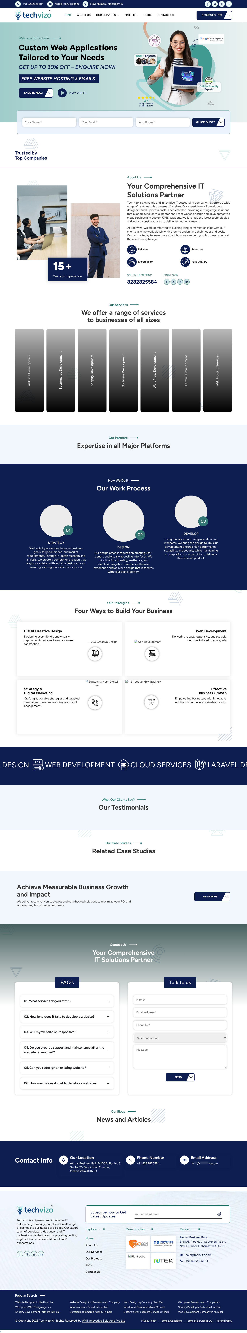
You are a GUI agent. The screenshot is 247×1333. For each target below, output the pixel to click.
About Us (84, 15)
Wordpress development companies (199, 1302)
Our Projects (94, 1258)
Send (178, 1077)
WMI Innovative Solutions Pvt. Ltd (103, 1320)
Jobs (88, 1265)
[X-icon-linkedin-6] (41, 1254)
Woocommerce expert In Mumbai (88, 1307)
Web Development (211, 631)
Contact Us (165, 15)
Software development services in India (146, 1311)
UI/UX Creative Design (43, 631)
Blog (147, 15)
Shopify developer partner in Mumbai (199, 1307)
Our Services (106, 15)
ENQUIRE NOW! (33, 92)
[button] (0, 1331)
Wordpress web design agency (33, 1307)
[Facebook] (167, 282)
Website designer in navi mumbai (34, 1302)
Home (67, 15)
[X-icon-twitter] (215, 4)
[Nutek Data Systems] (163, 1261)
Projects (131, 15)
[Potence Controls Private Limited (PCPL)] (163, 1244)
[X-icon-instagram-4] (222, 4)
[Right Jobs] (138, 1261)
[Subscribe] (219, 1214)
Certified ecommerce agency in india (91, 1311)
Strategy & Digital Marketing (38, 691)
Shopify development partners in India (37, 1311)
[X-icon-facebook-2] (208, 4)
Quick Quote (205, 122)
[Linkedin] (187, 282)
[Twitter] (173, 282)
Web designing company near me (143, 1302)
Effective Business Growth (213, 691)
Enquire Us (210, 896)
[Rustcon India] (138, 1244)
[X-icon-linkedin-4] (229, 4)
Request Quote (212, 15)
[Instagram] (180, 282)
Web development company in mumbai (200, 1311)
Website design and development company (95, 1302)
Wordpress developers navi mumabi (144, 1307)
